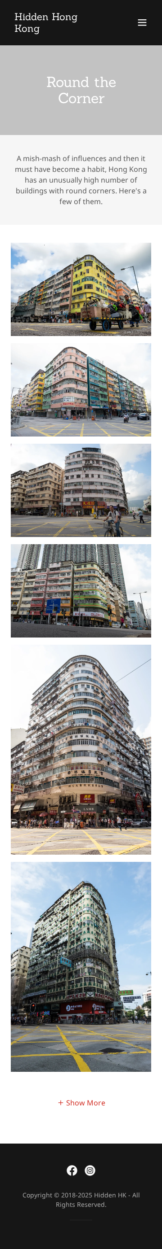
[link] (59, 29)
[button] (142, 22)
